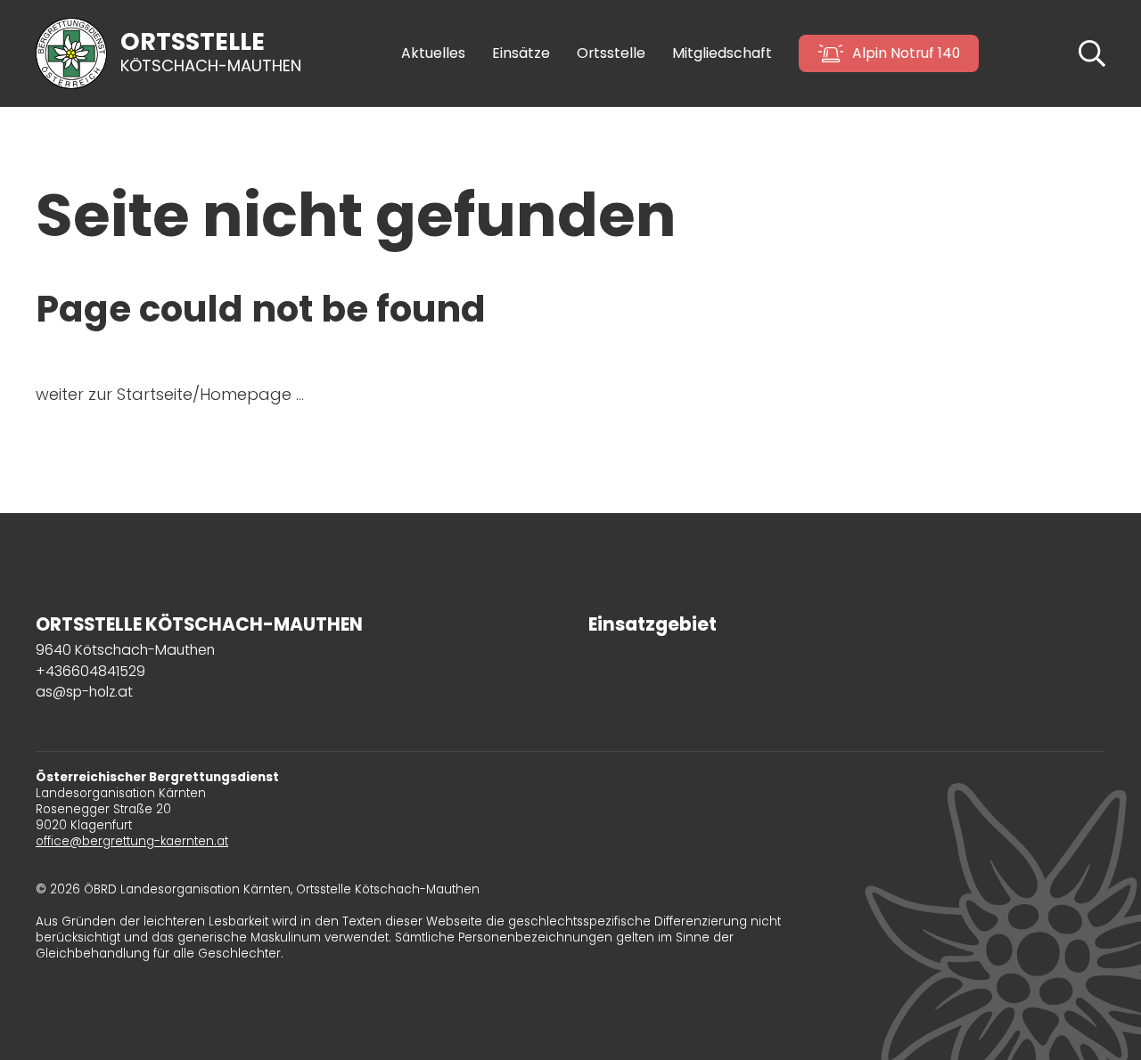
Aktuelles (433, 53)
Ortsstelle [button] (611, 53)
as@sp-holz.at (84, 691)
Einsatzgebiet (652, 624)
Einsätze (521, 53)
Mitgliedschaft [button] (722, 53)
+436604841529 (90, 671)
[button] (1092, 52)
